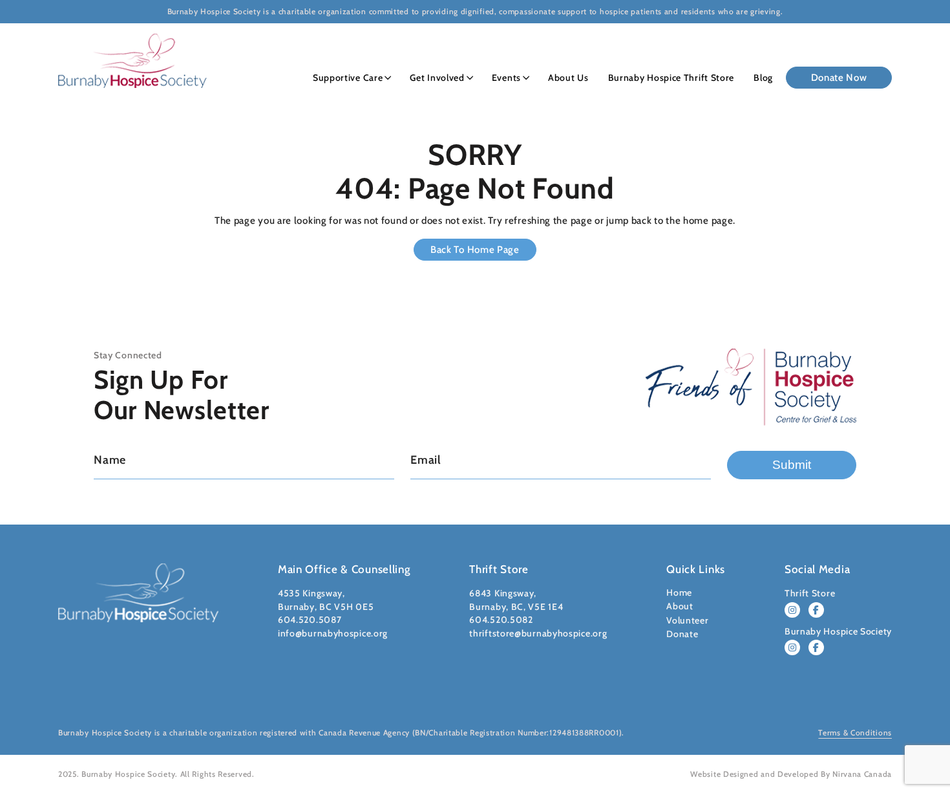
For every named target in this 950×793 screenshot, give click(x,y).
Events (506, 77)
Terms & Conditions (855, 732)
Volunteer (687, 620)
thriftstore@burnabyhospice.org (538, 633)
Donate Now (839, 77)
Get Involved (437, 77)
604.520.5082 (501, 619)
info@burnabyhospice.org (333, 633)
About (679, 606)
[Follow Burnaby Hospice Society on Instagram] (792, 647)
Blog (763, 77)
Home (679, 592)
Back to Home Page (475, 249)
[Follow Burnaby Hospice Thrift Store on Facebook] (816, 610)
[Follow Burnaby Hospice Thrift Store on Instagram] (792, 610)
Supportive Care (348, 77)
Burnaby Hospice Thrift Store (671, 77)
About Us (568, 77)
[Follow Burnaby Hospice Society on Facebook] (816, 647)
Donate (682, 634)
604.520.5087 (309, 619)
